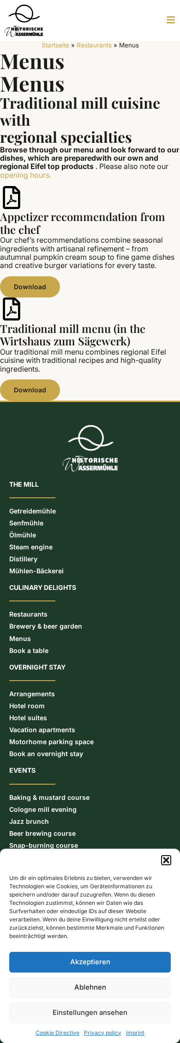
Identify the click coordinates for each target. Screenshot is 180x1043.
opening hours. (25, 175)
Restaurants (94, 45)
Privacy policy (102, 1032)
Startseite (55, 45)
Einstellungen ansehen (90, 1012)
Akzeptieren (90, 961)
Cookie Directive (57, 1032)
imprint (135, 1032)
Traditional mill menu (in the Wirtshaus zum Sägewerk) (72, 335)
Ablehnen (90, 987)
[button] (166, 860)
